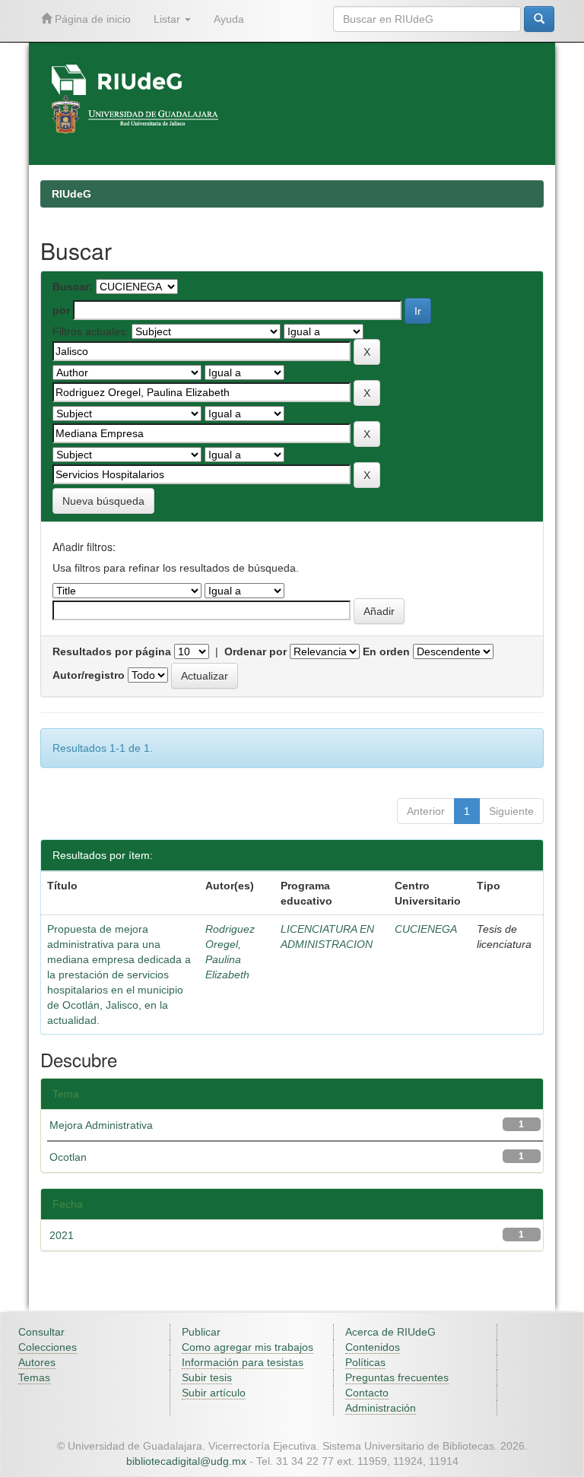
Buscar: (72, 287)
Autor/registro (88, 675)
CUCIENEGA (426, 929)
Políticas (365, 1362)
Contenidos (372, 1347)
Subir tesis (207, 1377)
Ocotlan (68, 1157)
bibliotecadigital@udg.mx (186, 1461)
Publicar (201, 1332)
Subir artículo (214, 1393)
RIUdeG (71, 194)
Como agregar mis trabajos (247, 1347)
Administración (380, 1408)
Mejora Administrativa (101, 1125)
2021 (61, 1235)
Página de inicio (91, 19)
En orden (386, 651)
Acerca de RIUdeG (390, 1332)
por (61, 310)
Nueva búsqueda (103, 501)
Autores (37, 1362)
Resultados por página (111, 651)
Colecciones (47, 1347)
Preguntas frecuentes (397, 1377)
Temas (34, 1377)
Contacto (367, 1393)
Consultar (41, 1332)
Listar (168, 19)
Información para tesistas (242, 1362)
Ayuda (229, 19)
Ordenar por (255, 651)
